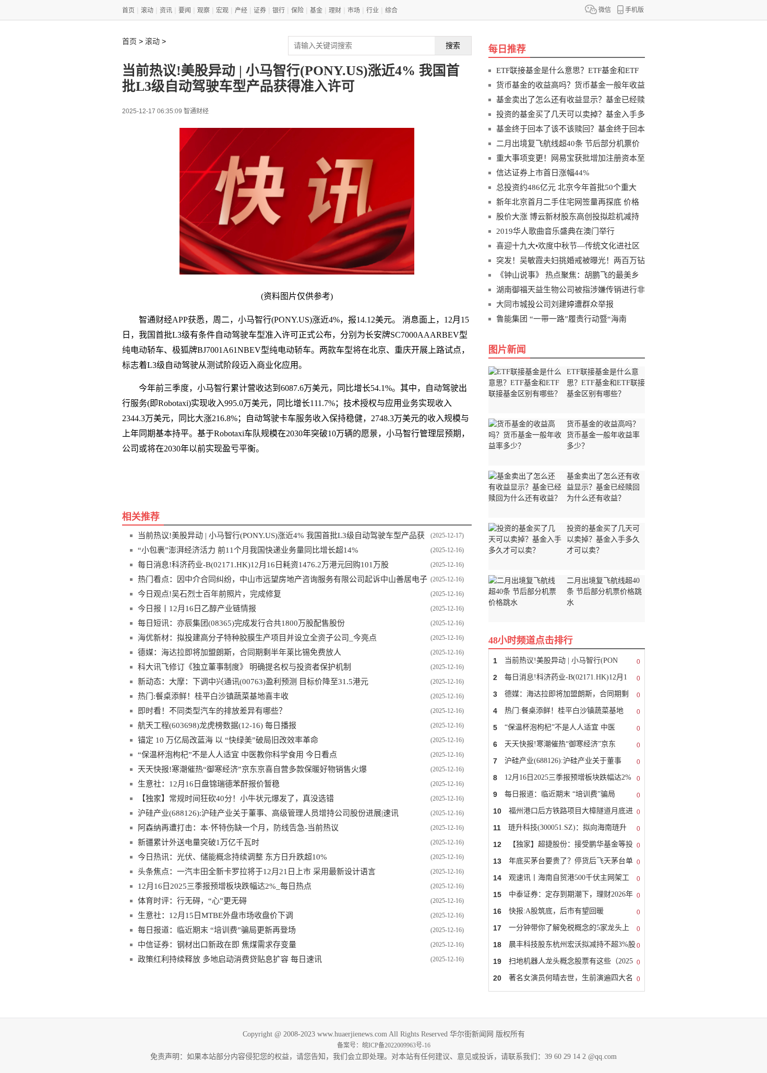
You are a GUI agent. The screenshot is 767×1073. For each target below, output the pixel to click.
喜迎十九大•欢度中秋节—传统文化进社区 (568, 246)
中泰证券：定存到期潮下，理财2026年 (566, 894)
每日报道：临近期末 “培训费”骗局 (566, 794)
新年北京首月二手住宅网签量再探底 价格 (567, 202)
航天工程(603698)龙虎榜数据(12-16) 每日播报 (217, 725)
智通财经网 (241, 471)
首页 (128, 10)
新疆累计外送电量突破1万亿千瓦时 (198, 842)
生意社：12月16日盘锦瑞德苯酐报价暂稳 (209, 784)
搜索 (453, 45)
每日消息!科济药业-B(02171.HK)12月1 (566, 677)
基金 (316, 10)
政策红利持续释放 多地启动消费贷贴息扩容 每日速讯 (230, 959)
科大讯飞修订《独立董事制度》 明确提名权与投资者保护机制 (244, 667)
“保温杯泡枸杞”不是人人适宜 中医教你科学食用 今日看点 (237, 754)
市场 (353, 10)
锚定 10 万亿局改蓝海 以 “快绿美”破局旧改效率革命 (228, 740)
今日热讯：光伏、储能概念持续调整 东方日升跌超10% (232, 857)
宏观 (222, 10)
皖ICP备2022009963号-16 (396, 1045)
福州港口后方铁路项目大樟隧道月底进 (566, 811)
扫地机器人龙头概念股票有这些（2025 (566, 961)
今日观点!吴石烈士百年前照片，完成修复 (209, 594)
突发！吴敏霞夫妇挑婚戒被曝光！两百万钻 (570, 260)
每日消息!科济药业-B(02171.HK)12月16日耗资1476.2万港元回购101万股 (263, 565)
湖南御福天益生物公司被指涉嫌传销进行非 (570, 289)
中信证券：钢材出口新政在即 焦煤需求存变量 (217, 944)
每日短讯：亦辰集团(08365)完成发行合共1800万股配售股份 (241, 623)
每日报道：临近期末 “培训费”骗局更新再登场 (217, 930)
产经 (241, 10)
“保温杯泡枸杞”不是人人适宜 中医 (566, 727)
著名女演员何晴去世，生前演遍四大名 (566, 978)
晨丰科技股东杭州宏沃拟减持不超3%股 (566, 944)
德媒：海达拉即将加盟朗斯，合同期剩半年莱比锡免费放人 (239, 652)
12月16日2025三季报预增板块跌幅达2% (566, 777)
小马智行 (201, 471)
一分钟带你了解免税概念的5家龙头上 (566, 928)
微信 (604, 10)
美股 (174, 471)
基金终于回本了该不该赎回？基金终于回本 (570, 129)
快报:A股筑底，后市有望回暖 (566, 911)
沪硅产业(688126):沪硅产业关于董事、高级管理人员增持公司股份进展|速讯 (268, 813)
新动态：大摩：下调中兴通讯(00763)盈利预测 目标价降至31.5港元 (253, 681)
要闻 (184, 10)
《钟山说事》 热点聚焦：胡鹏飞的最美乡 (567, 275)
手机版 (634, 10)
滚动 (147, 10)
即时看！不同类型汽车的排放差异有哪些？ (212, 711)
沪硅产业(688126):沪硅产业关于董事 (566, 761)
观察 (203, 10)
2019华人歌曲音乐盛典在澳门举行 (555, 231)
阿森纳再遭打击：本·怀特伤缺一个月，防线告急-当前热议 (238, 828)
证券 (260, 10)
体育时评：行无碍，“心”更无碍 (192, 901)
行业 (372, 10)
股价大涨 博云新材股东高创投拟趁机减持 (567, 216)
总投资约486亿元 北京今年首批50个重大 (566, 187)
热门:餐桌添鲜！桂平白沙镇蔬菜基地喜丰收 (213, 696)
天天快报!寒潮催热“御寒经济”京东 (566, 744)
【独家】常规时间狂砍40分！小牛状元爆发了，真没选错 (236, 798)
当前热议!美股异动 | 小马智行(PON (566, 661)
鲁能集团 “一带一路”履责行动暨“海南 (561, 319)
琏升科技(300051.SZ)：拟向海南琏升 (566, 828)
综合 (391, 10)
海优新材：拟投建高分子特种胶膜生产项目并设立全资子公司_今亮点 (257, 638)
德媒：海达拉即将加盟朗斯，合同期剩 (566, 694)
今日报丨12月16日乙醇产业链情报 (197, 608)
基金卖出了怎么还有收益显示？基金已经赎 (570, 100)
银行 (278, 10)
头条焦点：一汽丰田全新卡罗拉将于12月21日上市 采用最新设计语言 (257, 871)
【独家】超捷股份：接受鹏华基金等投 (566, 844)
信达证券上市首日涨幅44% (543, 173)
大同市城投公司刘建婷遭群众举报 (555, 304)
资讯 (166, 10)
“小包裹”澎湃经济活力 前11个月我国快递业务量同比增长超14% (248, 550)
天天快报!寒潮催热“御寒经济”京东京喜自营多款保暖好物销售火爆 (252, 769)
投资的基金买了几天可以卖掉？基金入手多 (570, 114)
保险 (297, 10)
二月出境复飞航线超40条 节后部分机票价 (568, 143)
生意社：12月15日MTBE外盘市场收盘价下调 (215, 915)
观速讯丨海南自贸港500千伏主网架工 (566, 878)
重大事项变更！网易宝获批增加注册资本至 (570, 158)
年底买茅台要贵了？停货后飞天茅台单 (566, 861)
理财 (335, 10)
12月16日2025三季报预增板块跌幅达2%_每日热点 (224, 886)
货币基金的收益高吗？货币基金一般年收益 (570, 85)
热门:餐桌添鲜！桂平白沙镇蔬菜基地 (566, 711)
